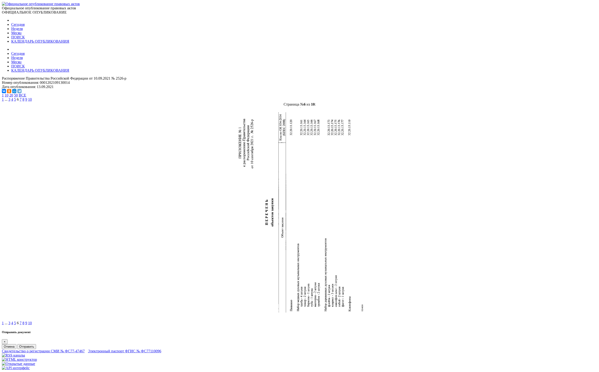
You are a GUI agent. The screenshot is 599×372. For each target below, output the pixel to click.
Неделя (17, 29)
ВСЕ (22, 95)
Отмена (9, 346)
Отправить (26, 346)
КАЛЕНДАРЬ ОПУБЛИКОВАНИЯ (40, 41)
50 (16, 95)
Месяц (16, 33)
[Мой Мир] (14, 91)
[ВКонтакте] (4, 91)
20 (11, 95)
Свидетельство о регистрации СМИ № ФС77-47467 (43, 351)
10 (6, 95)
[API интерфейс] (16, 368)
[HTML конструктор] (19, 359)
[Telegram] (19, 91)
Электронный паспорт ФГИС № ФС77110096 (124, 351)
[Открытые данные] (18, 364)
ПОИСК (18, 37)
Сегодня (18, 24)
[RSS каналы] (13, 355)
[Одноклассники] (9, 91)
